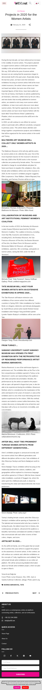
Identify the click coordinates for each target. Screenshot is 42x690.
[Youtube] (30, 655)
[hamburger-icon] (4, 3)
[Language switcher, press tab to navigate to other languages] (37, 3)
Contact (4, 643)
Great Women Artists (17, 114)
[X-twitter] (17, 655)
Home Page (5, 633)
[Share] (30, 25)
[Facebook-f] (10, 655)
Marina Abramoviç (11, 585)
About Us (5, 638)
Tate (22, 585)
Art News (21, 11)
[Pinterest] (23, 655)
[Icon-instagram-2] (4, 655)
